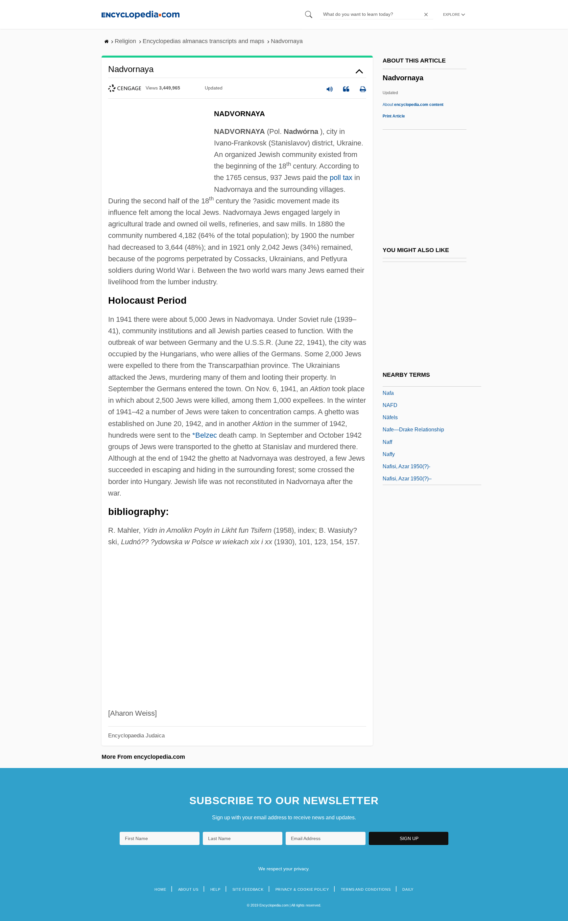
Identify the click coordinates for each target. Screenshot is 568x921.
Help (215, 889)
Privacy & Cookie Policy (302, 889)
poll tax (341, 177)
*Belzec (204, 435)
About (413, 104)
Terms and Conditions (366, 889)
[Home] (140, 14)
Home (160, 889)
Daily (408, 889)
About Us (188, 889)
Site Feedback (248, 889)
